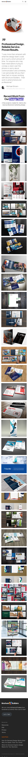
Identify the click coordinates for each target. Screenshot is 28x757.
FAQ (3, 727)
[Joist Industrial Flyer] (14, 683)
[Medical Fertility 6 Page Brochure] (14, 665)
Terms (4, 732)
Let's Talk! (7, 714)
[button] (25, 1)
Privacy (4, 730)
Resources (5, 725)
